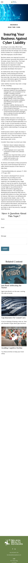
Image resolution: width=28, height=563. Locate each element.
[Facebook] (13, 549)
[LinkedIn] (15, 549)
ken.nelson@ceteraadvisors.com (14, 555)
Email (2, 227)
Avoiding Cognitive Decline (11, 348)
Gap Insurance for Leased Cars (13, 318)
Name (2, 219)
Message (3, 236)
